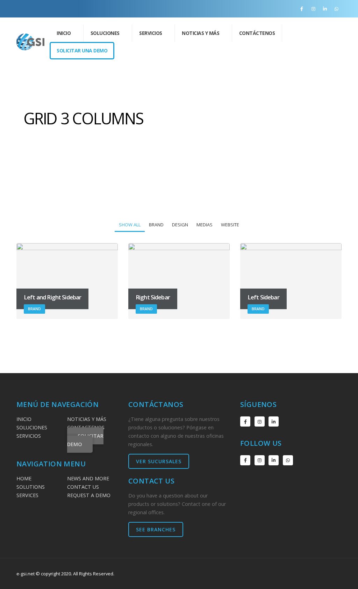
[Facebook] (302, 9)
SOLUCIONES (31, 427)
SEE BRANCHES (156, 529)
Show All (130, 224)
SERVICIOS (28, 435)
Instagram (260, 421)
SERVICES (27, 495)
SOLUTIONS (30, 486)
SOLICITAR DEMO (85, 440)
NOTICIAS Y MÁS (86, 419)
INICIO (64, 33)
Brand (156, 224)
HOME (23, 478)
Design (180, 224)
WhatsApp (288, 460)
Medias (204, 224)
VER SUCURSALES (158, 461)
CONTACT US (83, 486)
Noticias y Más (200, 33)
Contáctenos (257, 33)
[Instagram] (313, 9)
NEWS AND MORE (88, 478)
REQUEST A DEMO (88, 495)
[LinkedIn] (325, 9)
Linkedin (273, 421)
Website (230, 224)
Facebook (245, 421)
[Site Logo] (30, 42)
